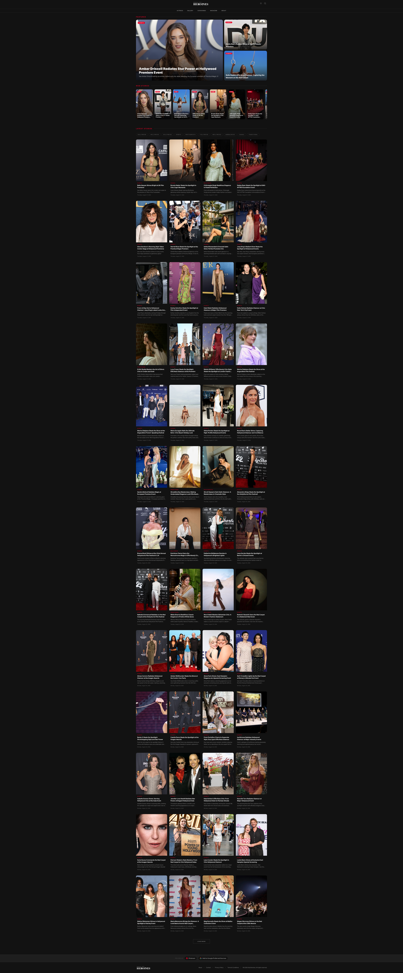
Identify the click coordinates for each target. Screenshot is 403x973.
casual (241, 134)
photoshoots (191, 134)
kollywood (167, 134)
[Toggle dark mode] (261, 3)
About (223, 10)
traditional (253, 134)
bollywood (142, 134)
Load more (201, 941)
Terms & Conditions (233, 967)
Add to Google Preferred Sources (214, 958)
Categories (202, 10)
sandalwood (230, 134)
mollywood (217, 134)
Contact (208, 967)
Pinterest (192, 958)
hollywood (155, 134)
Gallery (190, 10)
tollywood (204, 134)
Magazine (213, 10)
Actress (180, 10)
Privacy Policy (219, 967)
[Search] (265, 3)
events (178, 134)
